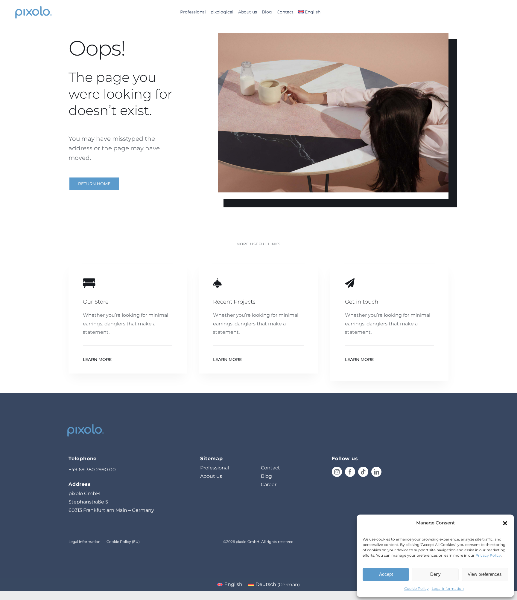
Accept (386, 574)
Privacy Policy (488, 555)
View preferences (485, 574)
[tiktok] (363, 472)
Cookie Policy (416, 588)
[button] (505, 523)
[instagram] (337, 472)
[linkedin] (376, 472)
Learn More (97, 359)
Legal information (448, 588)
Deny (435, 574)
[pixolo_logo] (33, 6)
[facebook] (350, 472)
